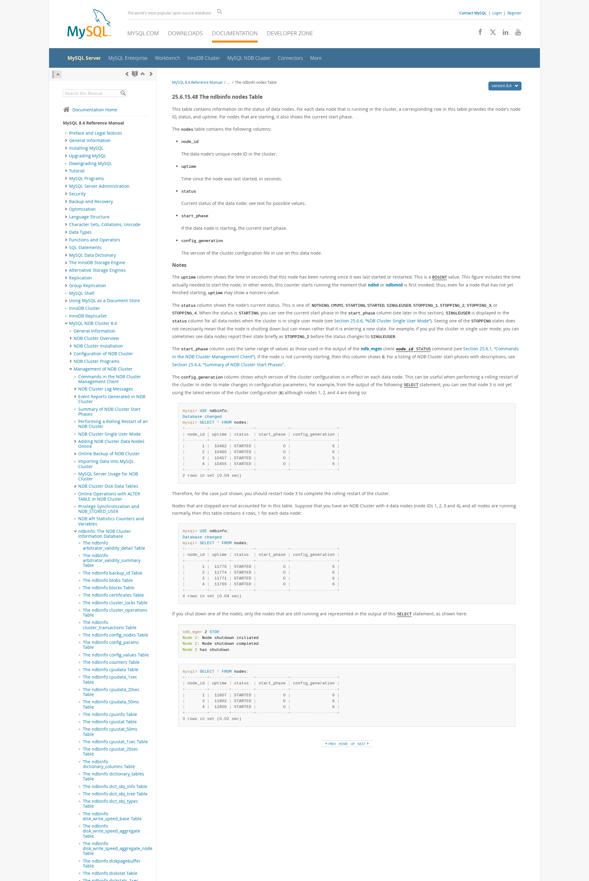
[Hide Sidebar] (57, 74)
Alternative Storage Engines (97, 270)
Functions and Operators (94, 240)
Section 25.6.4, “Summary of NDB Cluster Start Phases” (228, 364)
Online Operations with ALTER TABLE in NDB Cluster (109, 496)
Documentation (235, 33)
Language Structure (89, 217)
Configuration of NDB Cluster (103, 353)
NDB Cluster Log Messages (105, 389)
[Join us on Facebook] (478, 33)
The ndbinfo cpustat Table (110, 722)
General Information (90, 140)
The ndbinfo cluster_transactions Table (110, 625)
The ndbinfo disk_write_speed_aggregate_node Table (117, 848)
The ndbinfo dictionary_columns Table (109, 764)
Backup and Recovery (91, 201)
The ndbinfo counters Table (111, 662)
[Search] (123, 93)
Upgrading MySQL (87, 156)
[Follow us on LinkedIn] (503, 33)
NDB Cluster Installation (98, 346)
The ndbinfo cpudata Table (110, 669)
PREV (332, 744)
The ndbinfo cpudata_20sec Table (111, 692)
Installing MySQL (86, 148)
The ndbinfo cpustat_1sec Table (115, 741)
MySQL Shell (81, 293)
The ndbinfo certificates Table (113, 595)
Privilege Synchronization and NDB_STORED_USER (108, 509)
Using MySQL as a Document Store (104, 300)
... (228, 82)
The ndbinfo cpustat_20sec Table (110, 751)
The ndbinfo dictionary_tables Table (113, 776)
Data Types (80, 232)
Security (77, 194)
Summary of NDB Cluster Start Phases (109, 411)
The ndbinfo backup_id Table (112, 573)
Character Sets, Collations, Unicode (105, 224)
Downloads (185, 33)
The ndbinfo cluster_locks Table (115, 603)
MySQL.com (143, 33)
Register (514, 12)
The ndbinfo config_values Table (116, 655)
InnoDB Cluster (84, 308)
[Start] (135, 74)
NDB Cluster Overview (96, 338)
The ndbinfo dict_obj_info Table (115, 786)
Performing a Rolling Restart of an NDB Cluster (113, 424)
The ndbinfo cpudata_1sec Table (110, 679)
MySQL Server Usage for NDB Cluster (108, 476)
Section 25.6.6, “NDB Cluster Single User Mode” (382, 321)
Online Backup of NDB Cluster (109, 453)
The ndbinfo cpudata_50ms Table (111, 704)
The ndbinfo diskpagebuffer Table (112, 863)
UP (353, 744)
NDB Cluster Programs (97, 361)
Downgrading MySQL (90, 163)
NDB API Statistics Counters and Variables (111, 521)
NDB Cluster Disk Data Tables (108, 486)
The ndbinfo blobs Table (108, 580)
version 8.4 (502, 85)
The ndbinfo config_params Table (111, 645)
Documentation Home (94, 110)
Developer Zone (290, 33)
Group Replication (87, 285)
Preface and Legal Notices (95, 133)
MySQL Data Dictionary (92, 255)
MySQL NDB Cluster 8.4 (93, 323)
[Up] (142, 74)
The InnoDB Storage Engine (97, 262)
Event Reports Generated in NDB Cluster (111, 399)
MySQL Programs (86, 178)
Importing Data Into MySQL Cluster (106, 464)
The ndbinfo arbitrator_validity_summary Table (112, 560)
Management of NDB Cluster (103, 369)
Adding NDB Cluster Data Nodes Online (111, 444)
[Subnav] (66, 140)
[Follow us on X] (490, 33)
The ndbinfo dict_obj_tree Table (115, 794)
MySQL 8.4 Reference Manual (197, 82)
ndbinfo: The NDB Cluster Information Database (104, 534)
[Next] (151, 74)
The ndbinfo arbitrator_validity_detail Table (114, 545)
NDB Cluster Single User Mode (109, 434)
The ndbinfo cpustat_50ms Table (110, 731)
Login (497, 12)
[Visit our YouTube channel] (516, 33)
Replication (80, 278)
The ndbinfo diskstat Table (110, 873)
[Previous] (127, 74)
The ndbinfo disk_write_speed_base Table (112, 816)
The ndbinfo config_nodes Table (115, 635)
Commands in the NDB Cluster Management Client (109, 379)
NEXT (361, 744)
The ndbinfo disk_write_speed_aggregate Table (111, 831)
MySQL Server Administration (99, 186)
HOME (343, 744)
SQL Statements (85, 247)
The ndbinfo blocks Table (108, 588)
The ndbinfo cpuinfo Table (110, 714)
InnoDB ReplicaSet (88, 316)
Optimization (82, 209)
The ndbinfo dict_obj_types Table (110, 803)
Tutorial (77, 171)
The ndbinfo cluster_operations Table (115, 612)
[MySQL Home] (89, 25)
